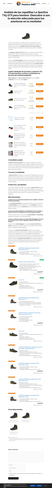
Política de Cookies (8, 485)
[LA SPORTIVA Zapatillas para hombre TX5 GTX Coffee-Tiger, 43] (13, 301)
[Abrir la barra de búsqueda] (48, 3)
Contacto (44, 3)
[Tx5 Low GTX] (13, 283)
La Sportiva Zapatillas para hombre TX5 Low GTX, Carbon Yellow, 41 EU (20, 107)
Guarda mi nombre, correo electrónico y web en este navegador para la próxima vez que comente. (25, 474)
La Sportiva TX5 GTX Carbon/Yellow (26, 261)
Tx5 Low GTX (21, 279)
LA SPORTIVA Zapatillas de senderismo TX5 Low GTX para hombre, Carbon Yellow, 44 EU (30, 348)
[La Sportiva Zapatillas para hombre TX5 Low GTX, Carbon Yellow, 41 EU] (13, 382)
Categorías (9, 3)
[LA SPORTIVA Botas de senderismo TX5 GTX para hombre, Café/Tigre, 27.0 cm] (13, 316)
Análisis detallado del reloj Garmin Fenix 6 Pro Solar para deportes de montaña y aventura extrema (26, 438)
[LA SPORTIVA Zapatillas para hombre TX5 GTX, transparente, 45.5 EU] (13, 367)
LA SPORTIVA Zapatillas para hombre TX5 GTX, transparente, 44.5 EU (20, 85)
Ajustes (45, 485)
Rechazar (39, 485)
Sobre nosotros (36, 3)
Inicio (4, 3)
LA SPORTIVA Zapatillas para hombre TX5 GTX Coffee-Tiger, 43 (28, 298)
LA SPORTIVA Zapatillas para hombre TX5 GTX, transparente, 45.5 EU (28, 364)
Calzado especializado (13, 437)
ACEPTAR (32, 485)
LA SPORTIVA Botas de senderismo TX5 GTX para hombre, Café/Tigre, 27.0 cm (29, 313)
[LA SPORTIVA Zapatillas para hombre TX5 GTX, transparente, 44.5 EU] (13, 251)
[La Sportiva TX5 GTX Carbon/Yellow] (13, 265)
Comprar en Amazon (38, 255)
